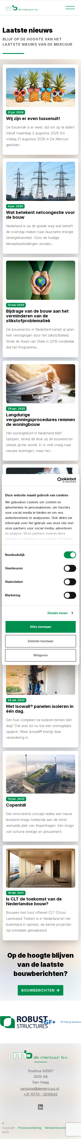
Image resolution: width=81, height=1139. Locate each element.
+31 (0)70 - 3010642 (40, 1094)
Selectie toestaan (40, 641)
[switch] (70, 568)
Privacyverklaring (29, 1127)
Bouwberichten (38, 990)
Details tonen (58, 613)
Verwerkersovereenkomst (62, 1127)
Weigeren (40, 655)
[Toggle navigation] (70, 7)
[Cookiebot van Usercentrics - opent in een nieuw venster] (57, 480)
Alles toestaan (40, 627)
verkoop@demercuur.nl (39, 1088)
